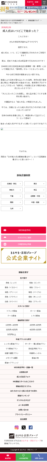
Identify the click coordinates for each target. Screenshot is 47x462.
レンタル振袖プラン (11, 343)
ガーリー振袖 (35, 310)
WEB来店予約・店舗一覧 (23, 367)
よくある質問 (23, 405)
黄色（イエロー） (11, 287)
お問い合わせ (39, 458)
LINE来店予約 (23, 458)
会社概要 (23, 419)
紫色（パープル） (35, 292)
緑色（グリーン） (11, 292)
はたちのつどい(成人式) (23, 390)
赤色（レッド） (12, 282)
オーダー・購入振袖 (35, 343)
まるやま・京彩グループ (31, 440)
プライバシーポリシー (23, 414)
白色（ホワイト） (11, 301)
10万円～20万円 (12, 325)
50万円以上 (11, 334)
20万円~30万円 (35, 325)
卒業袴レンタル (35, 353)
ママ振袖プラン (12, 348)
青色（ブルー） (35, 287)
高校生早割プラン (35, 348)
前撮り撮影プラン (11, 353)
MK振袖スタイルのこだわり (23, 381)
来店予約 (8, 458)
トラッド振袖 (12, 310)
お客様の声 (23, 372)
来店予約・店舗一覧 (33, 3)
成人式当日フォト (23, 376)
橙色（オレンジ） (35, 296)
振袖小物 (35, 358)
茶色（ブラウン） (11, 296)
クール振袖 (11, 315)
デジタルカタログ (23, 400)
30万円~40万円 (11, 329)
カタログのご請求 (24, 237)
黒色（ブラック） (35, 301)
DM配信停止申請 (24, 244)
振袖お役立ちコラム (23, 386)
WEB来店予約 (25, 230)
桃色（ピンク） (35, 282)
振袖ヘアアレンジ (11, 362)
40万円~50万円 (35, 329)
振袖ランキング (24, 395)
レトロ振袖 (35, 315)
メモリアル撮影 (12, 358)
